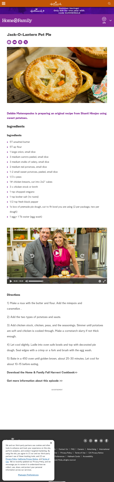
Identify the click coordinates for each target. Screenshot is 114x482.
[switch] (26, 281)
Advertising (91, 449)
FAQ (73, 449)
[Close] (51, 443)
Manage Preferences (28, 475)
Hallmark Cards (74, 456)
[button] (32, 255)
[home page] (56, 3)
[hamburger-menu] (3, 3)
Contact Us (63, 449)
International (104, 449)
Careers (81, 449)
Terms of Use (80, 453)
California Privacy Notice (28, 459)
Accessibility (88, 456)
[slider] (57, 278)
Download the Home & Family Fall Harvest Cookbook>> (42, 372)
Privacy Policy (66, 453)
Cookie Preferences (57, 456)
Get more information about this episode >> (35, 380)
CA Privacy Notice (96, 453)
